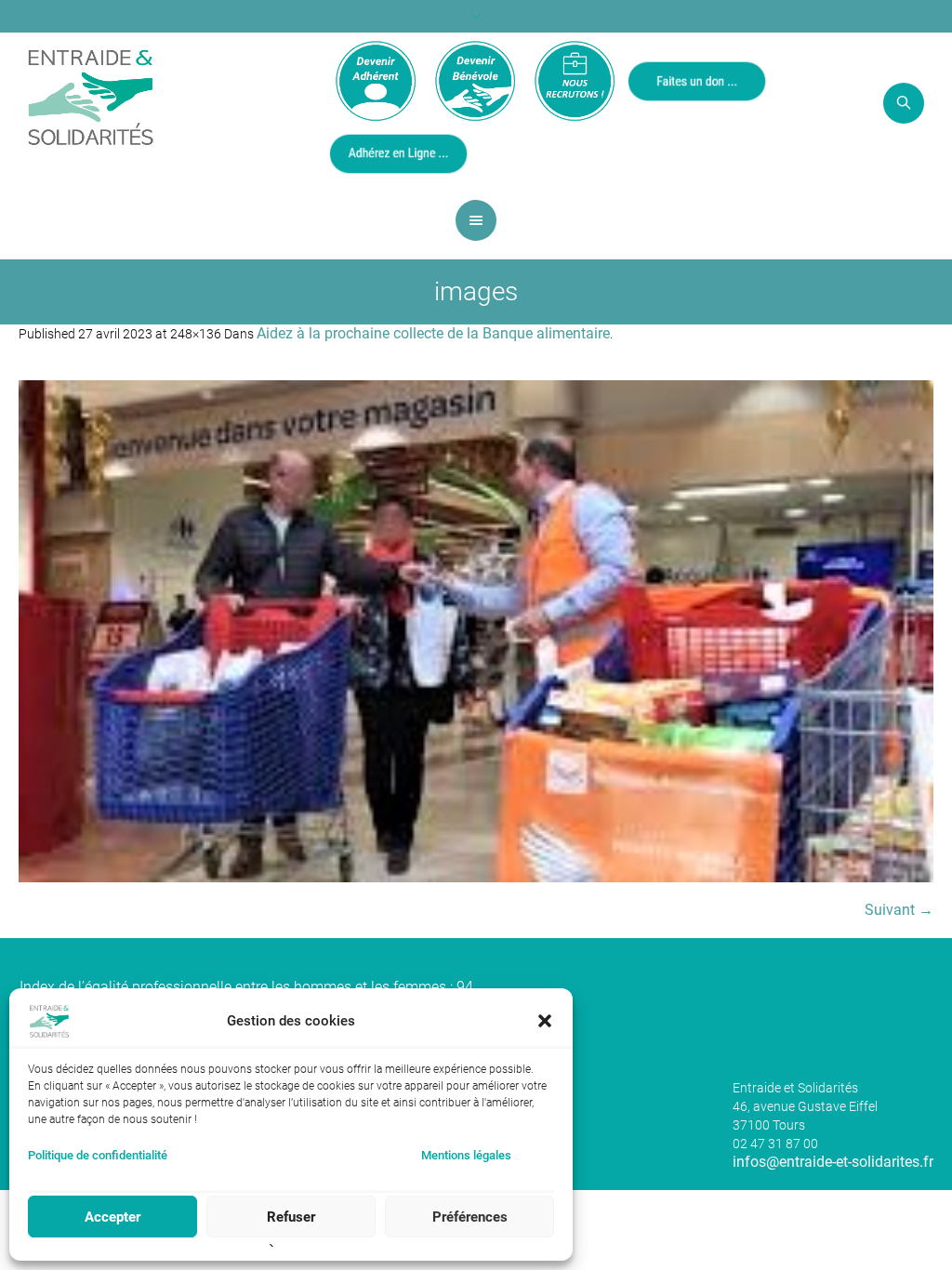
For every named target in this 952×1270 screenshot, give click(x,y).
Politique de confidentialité (97, 1155)
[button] (545, 1021)
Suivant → (899, 910)
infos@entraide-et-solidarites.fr (833, 1162)
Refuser (291, 1217)
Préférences (470, 1217)
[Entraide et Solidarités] (90, 96)
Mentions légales (466, 1155)
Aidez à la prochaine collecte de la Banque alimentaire (433, 333)
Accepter (112, 1217)
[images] (476, 631)
